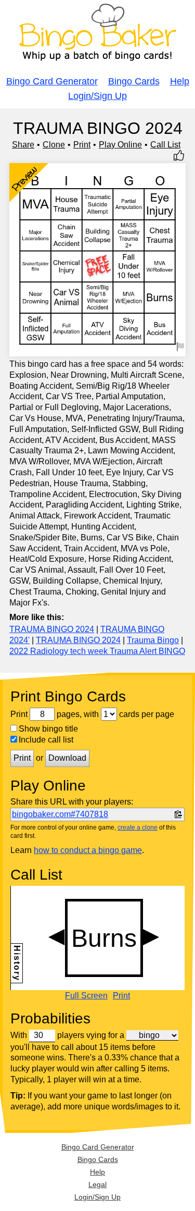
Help (179, 81)
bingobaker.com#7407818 (60, 814)
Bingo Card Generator (52, 81)
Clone (54, 144)
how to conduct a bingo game (88, 850)
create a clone (138, 827)
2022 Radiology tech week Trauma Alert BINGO (97, 651)
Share (23, 144)
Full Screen (86, 996)
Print (81, 144)
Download (67, 757)
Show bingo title (48, 728)
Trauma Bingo (153, 640)
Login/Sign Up (97, 96)
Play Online (120, 144)
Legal (97, 1184)
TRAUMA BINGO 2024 (51, 629)
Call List (165, 144)
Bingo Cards (134, 81)
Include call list (46, 739)
